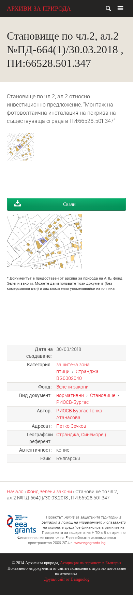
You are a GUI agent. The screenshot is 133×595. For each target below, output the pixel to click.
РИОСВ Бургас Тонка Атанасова (79, 414)
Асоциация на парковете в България (90, 563)
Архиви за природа (39, 8)
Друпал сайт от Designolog (66, 579)
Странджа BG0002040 (77, 374)
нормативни (70, 395)
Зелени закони (72, 386)
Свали (69, 204)
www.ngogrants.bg (89, 542)
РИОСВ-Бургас (72, 402)
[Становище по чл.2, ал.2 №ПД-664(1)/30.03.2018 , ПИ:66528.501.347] (20, 156)
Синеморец (93, 434)
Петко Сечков (71, 426)
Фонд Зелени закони (49, 491)
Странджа (67, 434)
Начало (15, 491)
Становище (102, 395)
